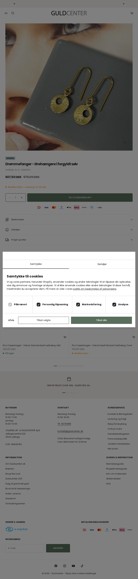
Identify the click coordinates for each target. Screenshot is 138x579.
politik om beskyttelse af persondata (94, 289)
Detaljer (102, 264)
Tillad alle (101, 320)
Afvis (11, 320)
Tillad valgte (44, 320)
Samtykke (36, 264)
